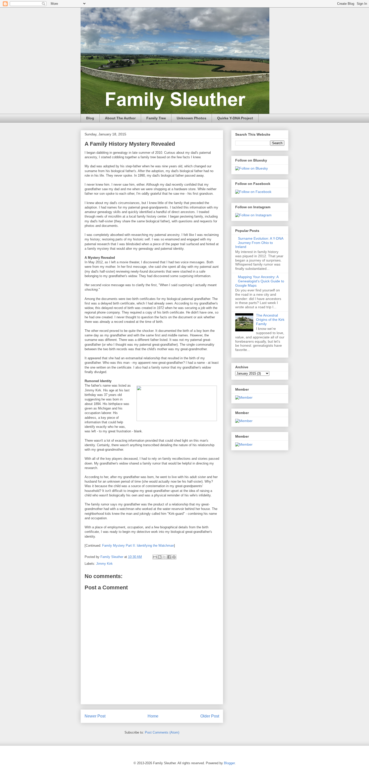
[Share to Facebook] (169, 556)
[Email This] (154, 556)
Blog (90, 118)
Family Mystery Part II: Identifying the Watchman (138, 545)
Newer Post (95, 716)
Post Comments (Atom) (162, 732)
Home (153, 716)
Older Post (209, 716)
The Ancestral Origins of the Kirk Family (270, 319)
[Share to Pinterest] (173, 556)
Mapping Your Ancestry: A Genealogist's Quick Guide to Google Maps (259, 281)
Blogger (229, 763)
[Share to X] (164, 556)
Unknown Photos (191, 118)
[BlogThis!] (159, 556)
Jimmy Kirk (104, 563)
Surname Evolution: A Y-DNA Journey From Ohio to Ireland (259, 242)
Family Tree (156, 118)
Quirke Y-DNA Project (235, 118)
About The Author (120, 118)
